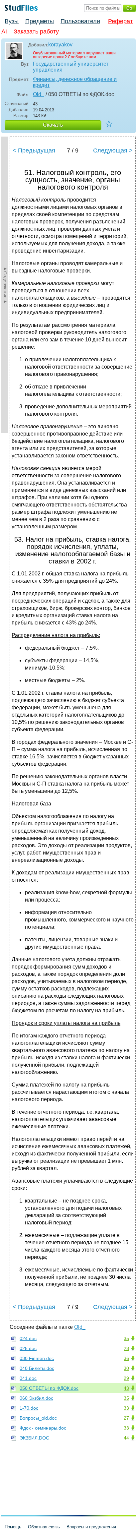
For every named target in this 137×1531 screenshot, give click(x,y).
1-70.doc (29, 1408)
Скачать (53, 125)
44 (126, 1438)
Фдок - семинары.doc (43, 1428)
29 (126, 1378)
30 (126, 1368)
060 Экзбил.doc (36, 1398)
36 (126, 1358)
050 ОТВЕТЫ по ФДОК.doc (49, 1388)
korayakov (60, 44)
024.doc (28, 1338)
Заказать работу (36, 31)
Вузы (12, 21)
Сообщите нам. (82, 57)
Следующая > (113, 150)
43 (126, 1388)
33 (126, 1408)
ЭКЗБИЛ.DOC (34, 1438)
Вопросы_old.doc (38, 1418)
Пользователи (80, 21)
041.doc (28, 1378)
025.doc (28, 1348)
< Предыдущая (34, 150)
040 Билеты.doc (37, 1368)
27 (126, 1418)
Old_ (38, 94)
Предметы (39, 21)
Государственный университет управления (70, 67)
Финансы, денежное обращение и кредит (75, 82)
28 (126, 1348)
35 (126, 1338)
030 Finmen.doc (37, 1358)
